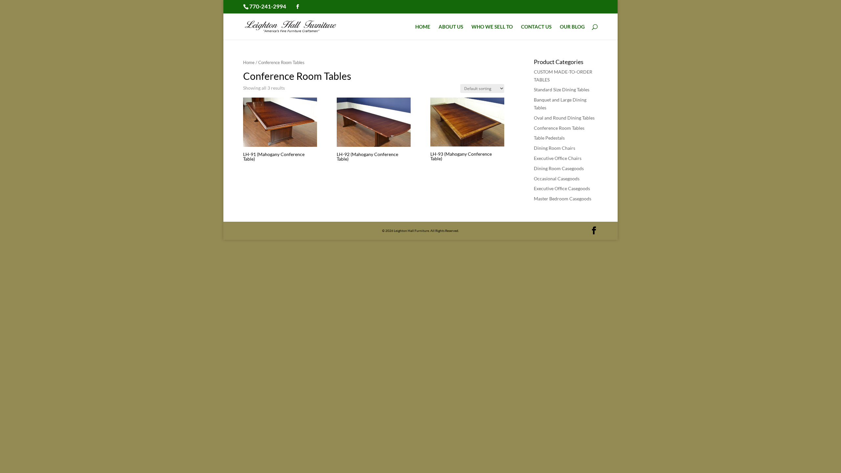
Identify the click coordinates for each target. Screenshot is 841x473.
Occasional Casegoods (557, 178)
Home (422, 27)
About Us (451, 27)
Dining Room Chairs (554, 148)
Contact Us (536, 27)
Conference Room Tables (559, 128)
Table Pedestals (549, 138)
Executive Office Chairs (557, 158)
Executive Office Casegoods (562, 188)
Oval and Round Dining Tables (564, 118)
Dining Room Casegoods (559, 168)
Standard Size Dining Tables (561, 89)
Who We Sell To (492, 27)
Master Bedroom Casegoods (562, 198)
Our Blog (572, 27)
